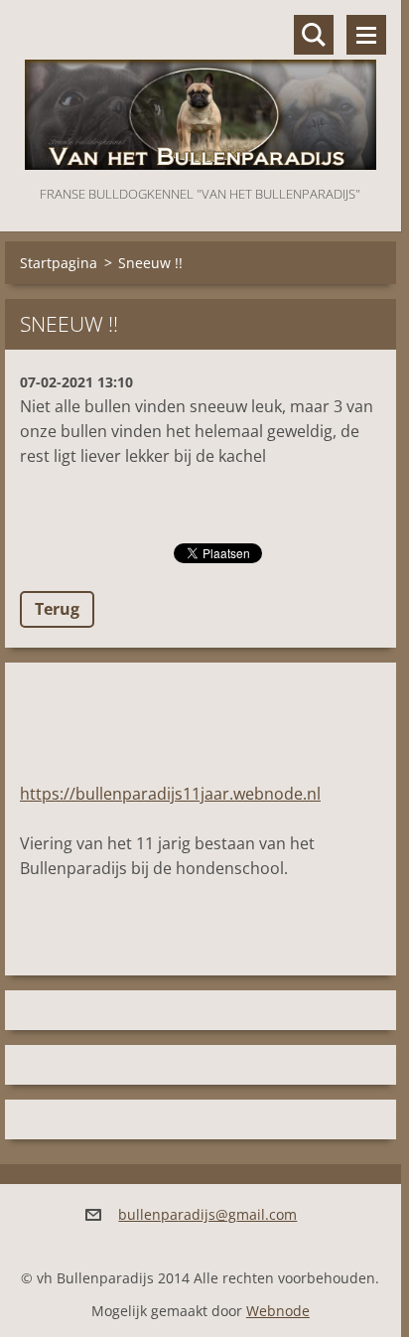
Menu (366, 35)
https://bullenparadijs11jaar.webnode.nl (170, 794)
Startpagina (58, 262)
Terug (57, 609)
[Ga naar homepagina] (200, 91)
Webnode (278, 1310)
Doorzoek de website (314, 35)
